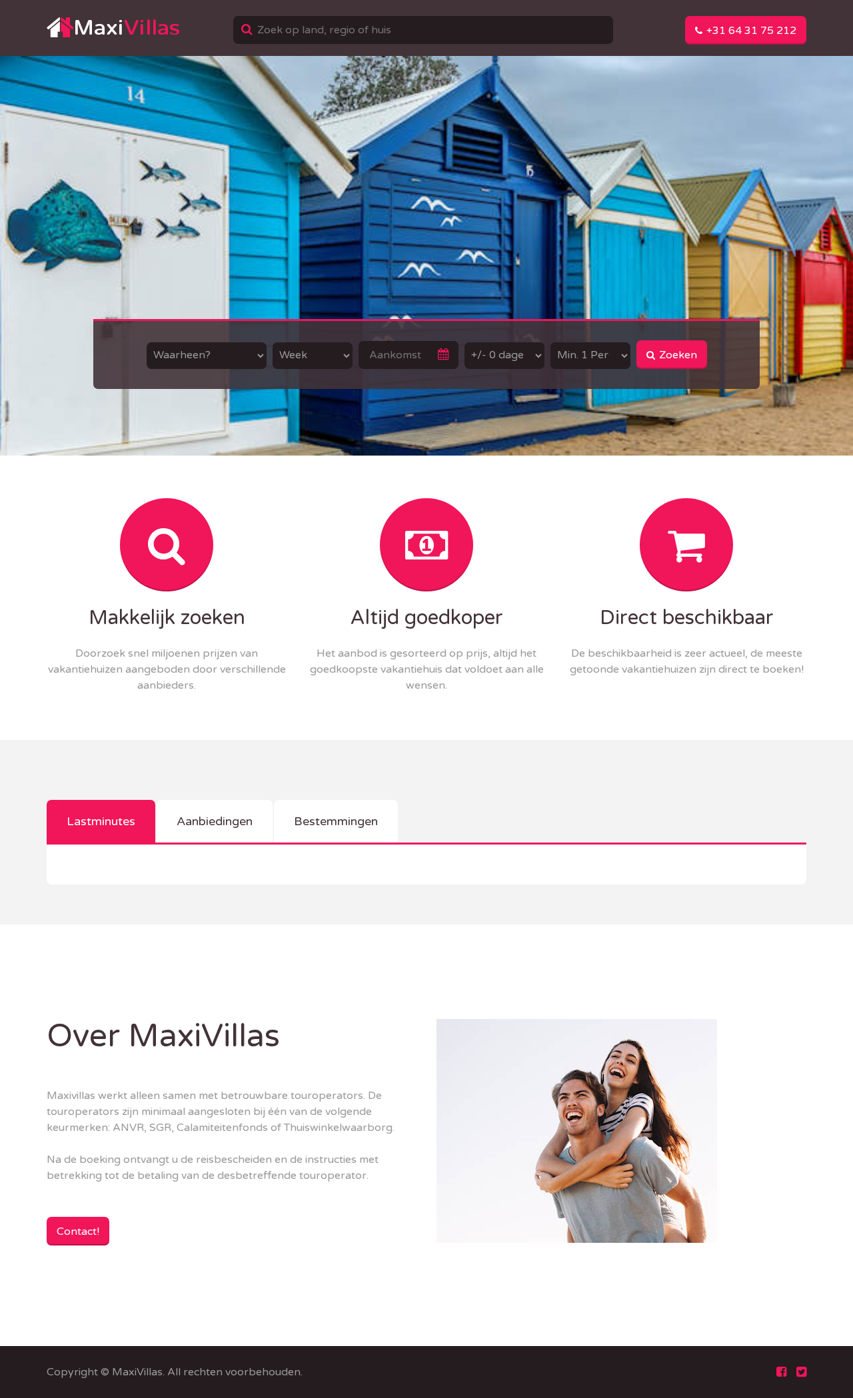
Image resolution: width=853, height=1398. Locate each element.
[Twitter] (801, 1372)
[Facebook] (781, 1372)
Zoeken (676, 355)
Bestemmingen (336, 821)
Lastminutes (101, 821)
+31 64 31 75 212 (750, 30)
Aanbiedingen (215, 821)
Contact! (78, 1231)
